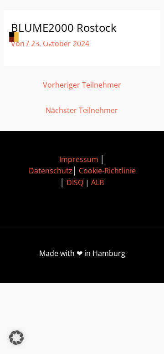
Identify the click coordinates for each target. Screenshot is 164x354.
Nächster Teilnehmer (82, 110)
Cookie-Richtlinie (107, 171)
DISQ (75, 182)
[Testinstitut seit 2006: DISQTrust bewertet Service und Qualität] (50, 38)
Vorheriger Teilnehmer (82, 85)
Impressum (78, 159)
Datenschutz (50, 171)
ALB (97, 182)
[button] (16, 337)
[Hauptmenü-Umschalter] (141, 38)
